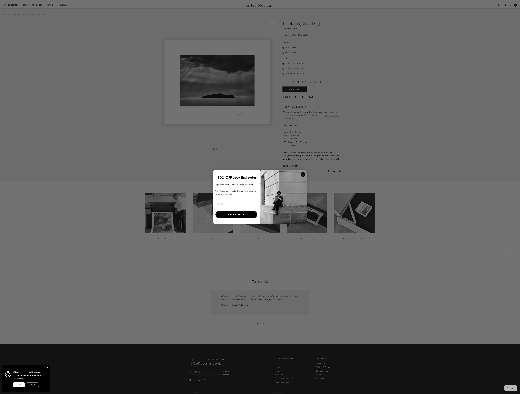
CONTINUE (236, 214)
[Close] (47, 367)
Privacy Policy (18, 378)
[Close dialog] (302, 174)
